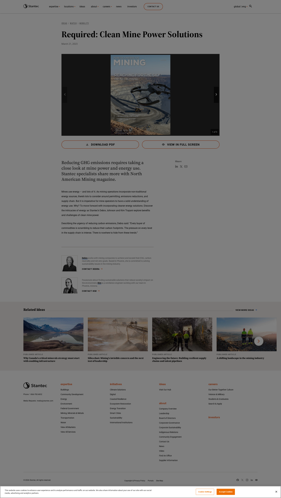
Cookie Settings (205, 492)
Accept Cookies (226, 492)
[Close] (276, 491)
